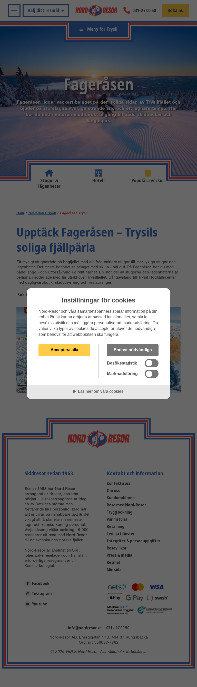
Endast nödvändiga (133, 349)
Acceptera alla (64, 349)
